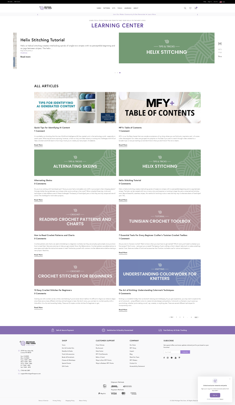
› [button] (197, 14)
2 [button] (117, 72)
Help (205, 1)
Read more (25, 56)
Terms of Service (43, 400)
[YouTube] (175, 358)
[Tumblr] (171, 358)
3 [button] (119, 72)
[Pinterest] (179, 358)
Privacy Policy (57, 400)
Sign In (210, 1)
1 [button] (115, 72)
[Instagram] (167, 358)
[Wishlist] (189, 8)
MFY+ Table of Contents (43, 43)
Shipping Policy (70, 400)
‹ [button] (37, 14)
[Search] (185, 8)
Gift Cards (17, 1)
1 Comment (124, 131)
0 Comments (125, 183)
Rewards (10, 1)
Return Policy (83, 400)
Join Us (216, 1)
